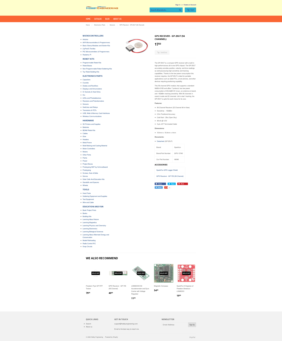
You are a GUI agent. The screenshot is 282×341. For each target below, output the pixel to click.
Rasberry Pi (87, 54)
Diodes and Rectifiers (90, 86)
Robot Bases (87, 65)
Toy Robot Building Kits (91, 72)
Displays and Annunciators (92, 89)
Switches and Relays (90, 107)
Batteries (86, 127)
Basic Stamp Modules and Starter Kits (96, 45)
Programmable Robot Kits (92, 62)
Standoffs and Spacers (91, 182)
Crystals (86, 82)
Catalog (98, 19)
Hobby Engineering (97, 337)
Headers (86, 139)
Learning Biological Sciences (93, 231)
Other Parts (87, 155)
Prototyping (87, 170)
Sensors (112, 25)
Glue (84, 136)
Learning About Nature (91, 219)
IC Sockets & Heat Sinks (92, 92)
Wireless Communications (92, 116)
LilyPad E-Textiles (89, 48)
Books (85, 213)
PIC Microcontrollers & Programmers (96, 51)
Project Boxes (88, 164)
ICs (84, 95)
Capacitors (86, 79)
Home (88, 19)
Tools (86, 189)
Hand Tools (87, 193)
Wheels (85, 185)
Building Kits (87, 216)
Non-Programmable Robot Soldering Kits (97, 68)
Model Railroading (89, 240)
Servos (85, 176)
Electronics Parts (99, 25)
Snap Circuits (87, 246)
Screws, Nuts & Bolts (90, 173)
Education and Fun (93, 206)
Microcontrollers (93, 35)
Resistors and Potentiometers (93, 101)
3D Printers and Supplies (91, 124)
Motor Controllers (89, 148)
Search (88, 323)
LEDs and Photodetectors (92, 98)
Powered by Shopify (111, 337)
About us (117, 19)
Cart (192, 10)
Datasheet (160, 141)
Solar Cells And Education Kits (94, 179)
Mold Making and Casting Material (95, 145)
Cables (85, 133)
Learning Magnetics (90, 222)
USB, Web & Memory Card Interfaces (96, 113)
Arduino (85, 39)
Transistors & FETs (89, 110)
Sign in (177, 5)
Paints (85, 158)
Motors (85, 151)
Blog (107, 19)
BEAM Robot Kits (89, 130)
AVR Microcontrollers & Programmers (96, 42)
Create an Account (190, 5)
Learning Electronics (90, 228)
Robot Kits (88, 59)
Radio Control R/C (89, 243)
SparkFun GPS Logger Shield (167, 170)
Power (85, 161)
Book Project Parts (89, 210)
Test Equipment (88, 199)
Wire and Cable (88, 202)
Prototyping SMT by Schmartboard (95, 167)
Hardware (88, 120)
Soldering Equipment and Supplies (95, 196)
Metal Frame (87, 142)
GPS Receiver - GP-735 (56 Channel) (170, 176)
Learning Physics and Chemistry (94, 225)
